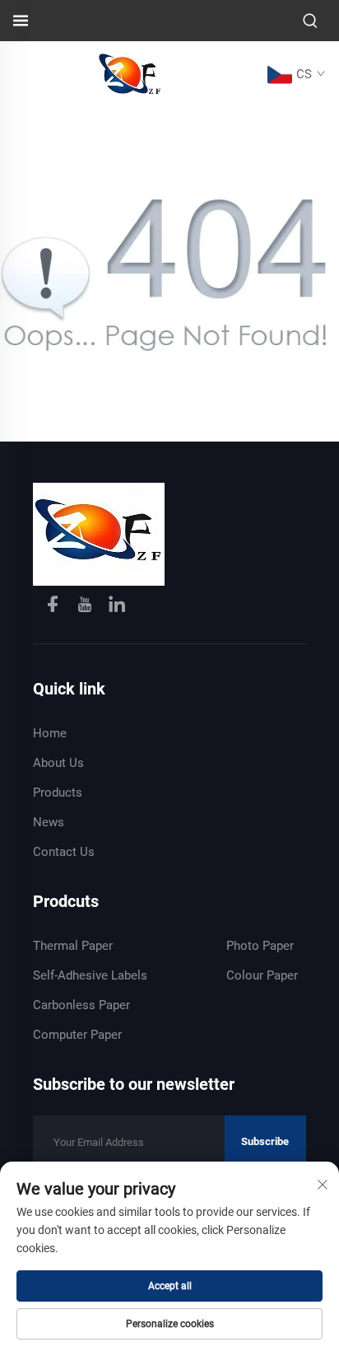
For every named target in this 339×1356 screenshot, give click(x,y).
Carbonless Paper (81, 1005)
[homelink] (99, 533)
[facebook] (54, 607)
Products (57, 792)
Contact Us (64, 851)
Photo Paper (260, 945)
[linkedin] (117, 607)
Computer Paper (77, 1034)
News (48, 822)
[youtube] (86, 607)
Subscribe (265, 1141)
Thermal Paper (73, 945)
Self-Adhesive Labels (90, 975)
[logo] (130, 73)
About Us (58, 762)
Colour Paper (262, 975)
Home (50, 733)
